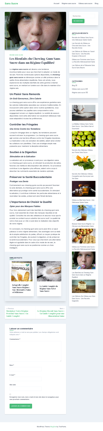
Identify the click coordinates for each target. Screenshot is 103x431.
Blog (96, 3)
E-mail (12, 375)
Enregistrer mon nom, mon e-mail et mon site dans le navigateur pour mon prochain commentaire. (34, 398)
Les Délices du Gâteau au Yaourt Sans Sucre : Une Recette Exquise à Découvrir (83, 53)
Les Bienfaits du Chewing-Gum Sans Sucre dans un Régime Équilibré (82, 275)
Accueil (56, 3)
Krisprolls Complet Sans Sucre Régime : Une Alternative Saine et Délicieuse (21, 289)
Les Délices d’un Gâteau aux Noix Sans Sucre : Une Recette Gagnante (83, 298)
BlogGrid (53, 426)
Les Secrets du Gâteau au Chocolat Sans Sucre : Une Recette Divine (81, 45)
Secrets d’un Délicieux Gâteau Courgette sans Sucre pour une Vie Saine (82, 176)
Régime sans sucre (69, 3)
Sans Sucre (11, 3)
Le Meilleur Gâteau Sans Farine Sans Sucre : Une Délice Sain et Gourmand (83, 126)
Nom (12, 365)
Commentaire (15, 339)
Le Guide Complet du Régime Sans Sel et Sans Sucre (49, 288)
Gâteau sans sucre (85, 3)
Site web (13, 385)
